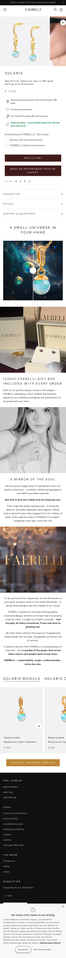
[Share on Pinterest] (25, 181)
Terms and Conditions (15, 813)
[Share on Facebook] (16, 181)
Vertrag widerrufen (13, 845)
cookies (7, 839)
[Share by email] (29, 181)
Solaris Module (22, 679)
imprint (7, 834)
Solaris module (21, 739)
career (6, 866)
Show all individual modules (33, 762)
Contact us (9, 860)
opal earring (9, 797)
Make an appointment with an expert (33, 170)
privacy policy (10, 818)
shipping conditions (13, 829)
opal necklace (10, 786)
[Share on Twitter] (20, 181)
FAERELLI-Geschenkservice (27, 145)
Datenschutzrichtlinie (50, 943)
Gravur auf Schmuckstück (26, 139)
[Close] (63, 906)
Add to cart (33, 158)
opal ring (7, 792)
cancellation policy (13, 823)
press (6, 871)
